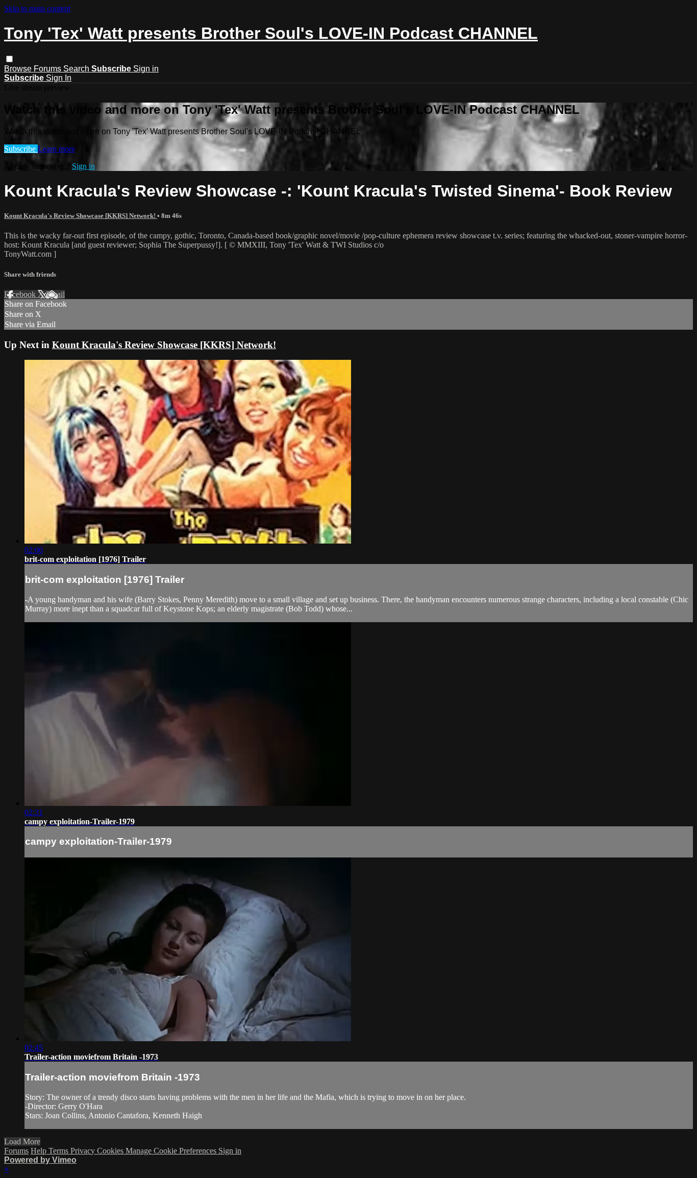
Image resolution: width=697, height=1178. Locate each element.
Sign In (58, 77)
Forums (48, 68)
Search (77, 68)
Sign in (146, 68)
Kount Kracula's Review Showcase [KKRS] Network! (80, 215)
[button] (9, 59)
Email (55, 294)
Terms (59, 1150)
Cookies (111, 1150)
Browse (19, 68)
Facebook (21, 294)
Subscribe (21, 148)
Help (39, 1150)
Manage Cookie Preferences (172, 1150)
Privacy (83, 1150)
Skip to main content (37, 8)
